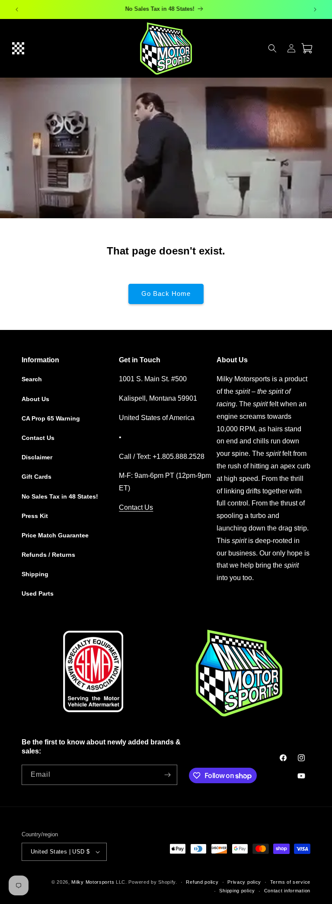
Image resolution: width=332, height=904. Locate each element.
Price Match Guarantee (55, 535)
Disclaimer (37, 457)
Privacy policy (244, 882)
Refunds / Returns (48, 554)
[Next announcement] (315, 9)
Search (32, 379)
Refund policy (202, 882)
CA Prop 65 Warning (51, 418)
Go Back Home (166, 293)
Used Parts (38, 593)
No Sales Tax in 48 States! (60, 496)
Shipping (35, 574)
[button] (18, 48)
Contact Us (38, 437)
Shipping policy (237, 890)
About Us (35, 399)
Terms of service (290, 882)
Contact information (287, 890)
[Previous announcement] (16, 9)
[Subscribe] (167, 775)
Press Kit (35, 515)
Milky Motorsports (92, 882)
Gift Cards (36, 476)
